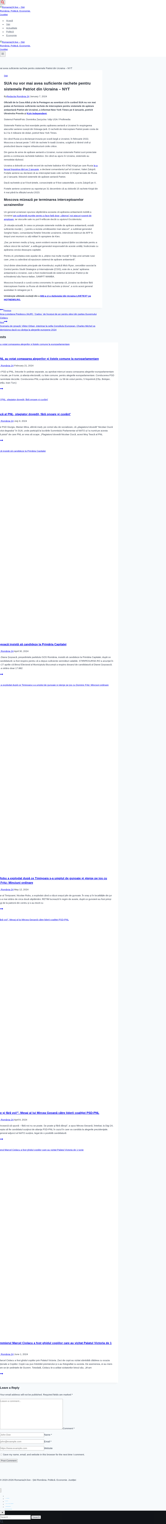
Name (48, 1434)
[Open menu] (2, 54)
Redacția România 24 (18, 96)
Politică (10, 32)
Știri (8, 24)
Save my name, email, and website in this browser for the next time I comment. (44, 1454)
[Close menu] (0, 1490)
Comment (68, 1428)
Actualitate (11, 28)
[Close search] (2, 1513)
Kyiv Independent (37, 113)
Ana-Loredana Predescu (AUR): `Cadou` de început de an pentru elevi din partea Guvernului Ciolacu (48, 314)
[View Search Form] (2, 2)
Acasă (9, 20)
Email (47, 1441)
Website (48, 1448)
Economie (11, 35)
